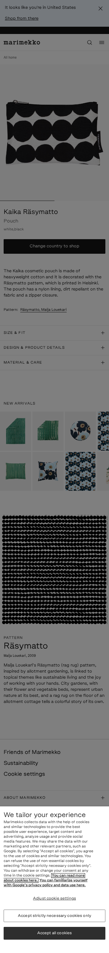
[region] (54, 879)
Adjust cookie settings (54, 898)
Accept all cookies (54, 933)
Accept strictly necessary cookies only (54, 916)
